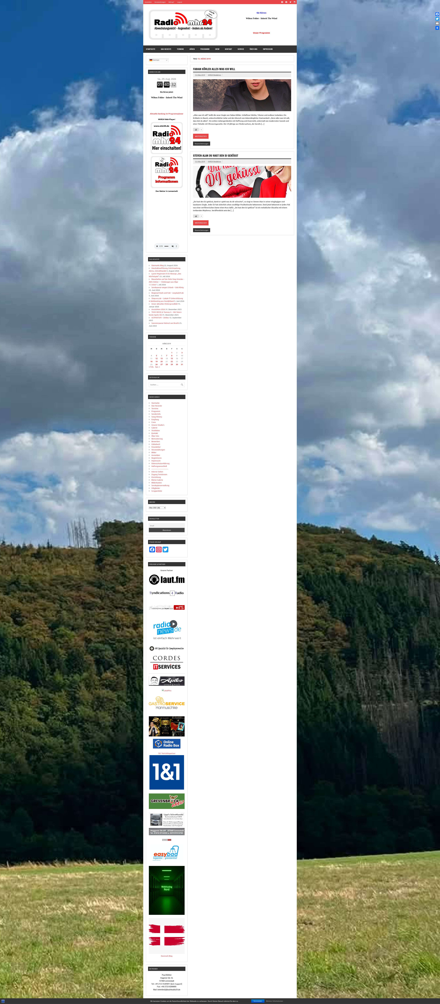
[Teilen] (437, 28)
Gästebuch (155, 444)
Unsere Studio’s (157, 425)
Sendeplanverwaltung (160, 485)
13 (162, 358)
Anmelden (148, 2)
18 (151, 361)
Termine (180, 49)
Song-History (156, 416)
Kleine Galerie (157, 480)
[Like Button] (196, 129)
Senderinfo (156, 414)
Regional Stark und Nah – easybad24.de (167, 293)
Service (241, 49)
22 (172, 361)
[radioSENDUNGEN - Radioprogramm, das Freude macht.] (167, 607)
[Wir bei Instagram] (295, 2)
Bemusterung (157, 438)
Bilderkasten (156, 482)
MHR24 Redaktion (214, 75)
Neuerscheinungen (201, 144)
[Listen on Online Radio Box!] (166, 748)
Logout (179, 2)
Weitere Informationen (274, 1001)
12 (156, 358)
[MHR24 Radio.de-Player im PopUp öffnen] (167, 153)
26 (156, 364)
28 (167, 364)
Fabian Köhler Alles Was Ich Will (214, 69)
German (155, 60)
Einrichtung (156, 477)
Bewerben (155, 441)
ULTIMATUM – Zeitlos (160, 317)
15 (172, 358)
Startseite (150, 49)
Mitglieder (155, 488)
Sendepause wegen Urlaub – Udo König (167, 287)
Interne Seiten (157, 471)
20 (162, 361)
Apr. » (157, 367)
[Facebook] (437, 14)
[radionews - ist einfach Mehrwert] (167, 642)
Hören (192, 49)
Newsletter (156, 447)
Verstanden (258, 1001)
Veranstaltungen (160, 2)
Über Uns (253, 49)
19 (156, 361)
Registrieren (156, 458)
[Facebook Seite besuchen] (282, 2)
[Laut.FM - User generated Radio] (167, 584)
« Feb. (151, 367)
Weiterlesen (201, 136)
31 (182, 364)
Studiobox (155, 430)
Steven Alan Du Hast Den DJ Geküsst (215, 156)
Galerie (154, 427)
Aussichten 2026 (158, 309)
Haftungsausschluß (159, 466)
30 (177, 364)
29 (172, 364)
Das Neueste (166, 49)
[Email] (437, 23)
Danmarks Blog (157, 265)
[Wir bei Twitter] (291, 2)
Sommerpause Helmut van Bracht (165, 323)
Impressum (268, 49)
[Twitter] (437, 18)
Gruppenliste (156, 491)
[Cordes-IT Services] (167, 670)
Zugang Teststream (159, 474)
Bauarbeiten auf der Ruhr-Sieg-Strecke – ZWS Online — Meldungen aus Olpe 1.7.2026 (166, 282)
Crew (217, 49)
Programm (204, 49)
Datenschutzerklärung (160, 463)
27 (162, 364)
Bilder (153, 452)
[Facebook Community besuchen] (286, 2)
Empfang (155, 419)
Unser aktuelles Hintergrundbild (164, 304)
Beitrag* (171, 2)
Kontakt (228, 49)
